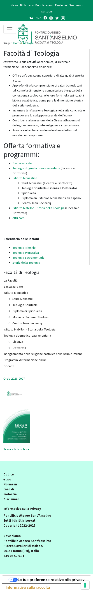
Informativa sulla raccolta (28, 587)
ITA (31, 18)
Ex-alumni (61, 5)
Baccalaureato (22, 163)
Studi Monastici (22, 299)
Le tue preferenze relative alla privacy (51, 579)
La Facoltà (10, 280)
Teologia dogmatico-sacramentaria (36, 168)
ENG (39, 18)
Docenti (8, 366)
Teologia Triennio (24, 248)
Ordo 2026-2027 (14, 378)
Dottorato (19, 348)
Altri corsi (18, 218)
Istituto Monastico (24, 178)
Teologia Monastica (25, 253)
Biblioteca (27, 5)
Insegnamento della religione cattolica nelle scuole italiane (43, 354)
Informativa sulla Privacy (22, 509)
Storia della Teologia (26, 262)
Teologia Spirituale (25, 305)
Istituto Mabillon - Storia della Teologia (38, 208)
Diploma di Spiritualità (27, 311)
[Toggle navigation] (9, 29)
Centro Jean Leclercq (27, 323)
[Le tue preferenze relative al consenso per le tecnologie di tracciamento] (85, 585)
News (14, 5)
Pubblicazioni (44, 5)
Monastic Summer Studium (30, 317)
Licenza (17, 342)
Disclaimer (11, 499)
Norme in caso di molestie (10, 489)
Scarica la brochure (16, 449)
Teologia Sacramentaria (28, 258)
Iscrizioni (47, 11)
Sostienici (76, 5)
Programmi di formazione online (25, 360)
